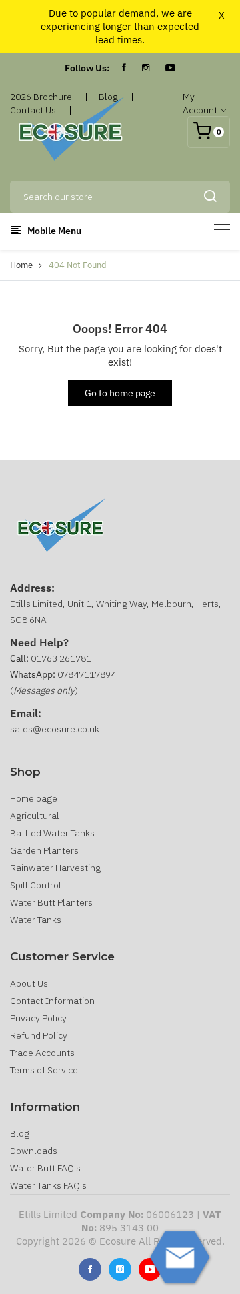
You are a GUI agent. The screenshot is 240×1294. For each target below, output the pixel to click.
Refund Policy (38, 1035)
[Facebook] (124, 68)
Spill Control (35, 885)
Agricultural (34, 816)
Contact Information (52, 1001)
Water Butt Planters (51, 902)
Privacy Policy (38, 1018)
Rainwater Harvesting (55, 868)
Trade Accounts (42, 1053)
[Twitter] (120, 1269)
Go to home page (120, 393)
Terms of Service (44, 1070)
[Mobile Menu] (222, 229)
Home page (33, 798)
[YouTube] (170, 68)
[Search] (210, 197)
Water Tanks (35, 920)
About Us (29, 983)
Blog (19, 1133)
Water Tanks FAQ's (48, 1185)
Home (21, 265)
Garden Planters (44, 850)
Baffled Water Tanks (52, 833)
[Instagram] (145, 68)
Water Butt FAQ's (45, 1168)
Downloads (33, 1151)
